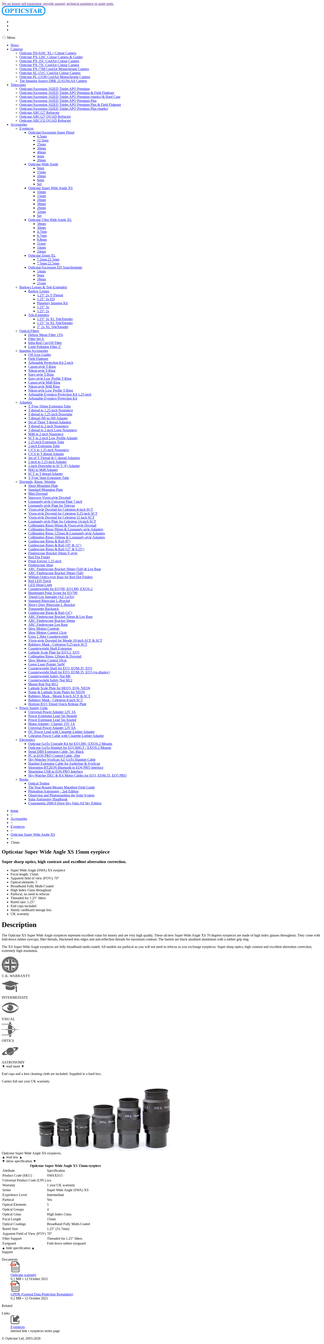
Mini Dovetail (38, 493)
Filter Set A (36, 339)
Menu (10, 37)
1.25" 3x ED (46, 299)
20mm (41, 160)
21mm (41, 283)
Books (23, 779)
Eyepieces (26, 128)
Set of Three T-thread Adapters (49, 422)
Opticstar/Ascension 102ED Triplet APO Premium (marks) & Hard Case (69, 97)
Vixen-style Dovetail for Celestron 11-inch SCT (61, 517)
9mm (40, 168)
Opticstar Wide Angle (43, 164)
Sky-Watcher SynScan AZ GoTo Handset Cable (61, 759)
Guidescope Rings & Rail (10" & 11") (54, 545)
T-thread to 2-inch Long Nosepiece (52, 430)
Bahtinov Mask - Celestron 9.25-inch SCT (57, 644)
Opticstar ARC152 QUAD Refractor (45, 120)
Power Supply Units (33, 708)
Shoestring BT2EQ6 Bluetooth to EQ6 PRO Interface (65, 767)
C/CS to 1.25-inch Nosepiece (48, 450)
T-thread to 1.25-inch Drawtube (50, 414)
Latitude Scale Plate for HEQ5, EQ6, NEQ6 (59, 688)
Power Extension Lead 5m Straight (52, 716)
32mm (41, 212)
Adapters (25, 402)
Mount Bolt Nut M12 (43, 684)
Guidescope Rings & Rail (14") (50, 613)
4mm (40, 156)
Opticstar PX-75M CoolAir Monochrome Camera (54, 69)
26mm (41, 208)
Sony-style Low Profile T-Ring (49, 378)
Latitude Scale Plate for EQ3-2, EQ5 (53, 652)
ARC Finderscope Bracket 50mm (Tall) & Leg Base (64, 569)
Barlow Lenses (38, 291)
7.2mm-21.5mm (48, 259)
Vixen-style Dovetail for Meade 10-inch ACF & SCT (65, 640)
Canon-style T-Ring (42, 366)
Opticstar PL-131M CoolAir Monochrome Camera (54, 77)
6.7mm (42, 235)
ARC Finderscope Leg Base (48, 624)
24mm (41, 251)
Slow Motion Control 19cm (47, 660)
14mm (41, 247)
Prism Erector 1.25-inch (44, 561)
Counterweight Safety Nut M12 (50, 680)
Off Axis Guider (39, 355)
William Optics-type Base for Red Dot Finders (60, 577)
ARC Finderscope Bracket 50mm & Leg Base (60, 617)
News (15, 45)
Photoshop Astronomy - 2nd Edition (53, 791)
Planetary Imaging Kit (52, 303)
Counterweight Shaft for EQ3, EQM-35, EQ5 (60, 668)
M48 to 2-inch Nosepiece (45, 434)
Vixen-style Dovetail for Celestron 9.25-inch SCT (62, 513)
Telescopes (18, 85)
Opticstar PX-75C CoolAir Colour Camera (49, 65)
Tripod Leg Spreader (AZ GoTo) (51, 597)
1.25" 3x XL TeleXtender (55, 319)
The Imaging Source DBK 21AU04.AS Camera (53, 81)
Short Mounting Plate (43, 486)
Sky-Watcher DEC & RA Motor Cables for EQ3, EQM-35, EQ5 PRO (77, 775)
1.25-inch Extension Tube (46, 442)
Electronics (27, 740)
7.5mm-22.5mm (48, 263)
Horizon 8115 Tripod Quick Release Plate (57, 704)
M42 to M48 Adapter (43, 470)
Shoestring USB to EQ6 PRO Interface (55, 771)
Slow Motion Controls (43, 628)
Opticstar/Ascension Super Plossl (51, 132)
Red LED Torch (39, 581)
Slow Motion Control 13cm (47, 632)
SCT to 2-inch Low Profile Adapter (53, 438)
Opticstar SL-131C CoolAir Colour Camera (49, 73)
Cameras (17, 49)
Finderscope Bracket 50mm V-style (52, 553)
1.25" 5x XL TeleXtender (55, 323)
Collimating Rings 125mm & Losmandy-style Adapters (66, 533)
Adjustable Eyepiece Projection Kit (52, 398)
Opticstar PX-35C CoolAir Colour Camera (49, 61)
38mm (41, 204)
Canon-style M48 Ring (44, 382)
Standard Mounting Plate (45, 490)
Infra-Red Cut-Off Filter (45, 343)
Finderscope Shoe (40, 565)
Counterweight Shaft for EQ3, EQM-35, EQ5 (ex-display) (69, 672)
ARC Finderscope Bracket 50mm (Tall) (55, 573)
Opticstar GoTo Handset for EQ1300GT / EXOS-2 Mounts (69, 748)
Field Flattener (38, 359)
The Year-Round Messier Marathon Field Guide (61, 787)
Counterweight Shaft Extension (50, 648)
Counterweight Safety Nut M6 (49, 676)
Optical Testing (38, 783)
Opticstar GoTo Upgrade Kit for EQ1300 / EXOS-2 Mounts (70, 744)
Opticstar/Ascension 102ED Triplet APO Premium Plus (58, 101)
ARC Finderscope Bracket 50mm (51, 620)
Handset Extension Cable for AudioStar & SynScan (64, 763)
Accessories (19, 124)
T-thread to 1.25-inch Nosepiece (50, 410)
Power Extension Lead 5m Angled (52, 720)
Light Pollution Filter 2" (44, 347)
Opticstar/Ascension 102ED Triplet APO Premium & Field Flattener (66, 93)
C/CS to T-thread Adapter (46, 454)
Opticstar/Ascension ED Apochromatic (55, 267)
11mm (41, 243)
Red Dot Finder (39, 557)
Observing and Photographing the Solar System (61, 795)
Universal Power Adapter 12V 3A (52, 712)
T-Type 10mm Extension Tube (49, 406)
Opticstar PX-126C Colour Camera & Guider (51, 57)
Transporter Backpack (43, 609)
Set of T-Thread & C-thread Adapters (54, 458)
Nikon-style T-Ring (41, 370)
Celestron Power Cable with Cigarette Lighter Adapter (66, 736)
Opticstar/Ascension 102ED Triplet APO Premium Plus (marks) (63, 108)
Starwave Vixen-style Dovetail (49, 497)
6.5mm (42, 136)
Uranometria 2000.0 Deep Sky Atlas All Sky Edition (64, 803)
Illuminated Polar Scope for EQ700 (52, 593)
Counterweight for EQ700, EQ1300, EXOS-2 (60, 589)
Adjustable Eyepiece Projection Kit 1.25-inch (59, 394)
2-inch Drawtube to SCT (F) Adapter (54, 466)
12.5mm (42, 140)
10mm (41, 192)
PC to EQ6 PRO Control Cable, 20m (54, 755)
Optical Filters (29, 331)
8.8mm (42, 239)
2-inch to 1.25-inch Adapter (47, 462)
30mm (41, 148)
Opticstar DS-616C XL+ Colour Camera (47, 53)
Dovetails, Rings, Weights (37, 482)
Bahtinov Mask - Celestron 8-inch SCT (55, 700)
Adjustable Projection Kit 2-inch (50, 363)
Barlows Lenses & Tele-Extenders (43, 287)
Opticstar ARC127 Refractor (39, 112)
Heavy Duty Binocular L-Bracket (51, 605)
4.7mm (42, 232)
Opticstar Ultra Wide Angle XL (50, 220)
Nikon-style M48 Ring (44, 386)
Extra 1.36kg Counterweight (48, 636)
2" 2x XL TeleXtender (52, 327)
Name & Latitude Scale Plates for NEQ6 (56, 692)
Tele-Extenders (38, 315)
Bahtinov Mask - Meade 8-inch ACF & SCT (59, 696)
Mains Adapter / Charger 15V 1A (51, 724)
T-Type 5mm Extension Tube (48, 478)
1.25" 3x (43, 307)
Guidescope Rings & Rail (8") (49, 541)
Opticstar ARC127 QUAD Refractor (45, 116)
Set (39, 184)
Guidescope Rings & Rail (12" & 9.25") (56, 549)
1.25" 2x (43, 311)
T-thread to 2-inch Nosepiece (48, 426)
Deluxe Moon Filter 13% (45, 335)
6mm (40, 180)
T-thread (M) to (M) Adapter (48, 418)
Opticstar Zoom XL (42, 255)
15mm (41, 172)
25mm (41, 144)
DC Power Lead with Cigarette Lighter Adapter (61, 732)
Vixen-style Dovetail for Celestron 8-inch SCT (60, 509)
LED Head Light (40, 585)
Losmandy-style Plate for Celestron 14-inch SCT (62, 521)
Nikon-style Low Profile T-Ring (50, 390)
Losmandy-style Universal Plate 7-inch (55, 501)
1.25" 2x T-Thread (50, 295)
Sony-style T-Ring (41, 374)
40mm (41, 152)
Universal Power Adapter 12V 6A (52, 728)
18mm (41, 224)
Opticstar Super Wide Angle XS (50, 188)
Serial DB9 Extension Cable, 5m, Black (56, 751)
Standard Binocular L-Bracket (49, 601)
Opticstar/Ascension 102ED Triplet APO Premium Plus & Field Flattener (70, 105)
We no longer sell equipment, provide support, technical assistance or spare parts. (58, 4)
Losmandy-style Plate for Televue (51, 505)
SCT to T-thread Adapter (45, 474)
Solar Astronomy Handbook (47, 799)
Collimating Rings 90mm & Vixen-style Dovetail (62, 525)
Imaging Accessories (33, 351)
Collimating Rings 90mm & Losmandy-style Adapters (65, 529)
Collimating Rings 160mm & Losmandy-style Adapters (66, 537)
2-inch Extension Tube (44, 446)
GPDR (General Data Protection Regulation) (42, 1294)
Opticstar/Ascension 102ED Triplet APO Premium (54, 89)
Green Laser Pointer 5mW (46, 664)
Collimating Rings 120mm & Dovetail (54, 656)
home (14, 811)
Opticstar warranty (23, 1275)
